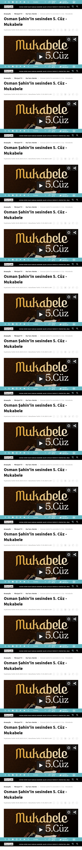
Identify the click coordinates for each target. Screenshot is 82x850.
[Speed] (72, 3)
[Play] (41, 425)
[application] (41, 425)
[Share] (78, 3)
